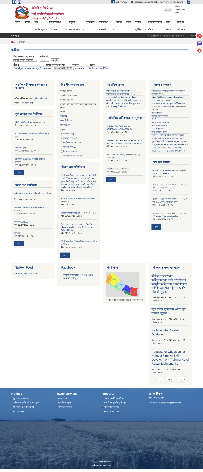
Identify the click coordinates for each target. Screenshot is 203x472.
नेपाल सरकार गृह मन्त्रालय (160, 100)
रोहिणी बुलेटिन (138, 26)
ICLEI (153, 119)
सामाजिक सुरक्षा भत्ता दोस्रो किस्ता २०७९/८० (121, 94)
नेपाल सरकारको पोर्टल (159, 132)
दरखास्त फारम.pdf (70, 138)
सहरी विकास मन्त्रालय (159, 125)
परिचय (27, 22)
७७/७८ (48, 68)
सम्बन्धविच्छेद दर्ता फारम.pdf (72, 156)
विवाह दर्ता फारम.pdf (70, 151)
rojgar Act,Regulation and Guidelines (167, 97)
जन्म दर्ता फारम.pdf (69, 134)
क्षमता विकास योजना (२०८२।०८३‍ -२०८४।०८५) (78, 213)
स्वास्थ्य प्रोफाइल (181, 26)
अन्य (19, 173)
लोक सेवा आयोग (156, 113)
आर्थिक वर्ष (44, 56)
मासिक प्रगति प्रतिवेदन (99, 68)
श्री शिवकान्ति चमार (40, 98)
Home (14, 42)
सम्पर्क (128, 22)
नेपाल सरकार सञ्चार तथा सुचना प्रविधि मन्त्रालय (168, 103)
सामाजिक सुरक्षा (64, 402)
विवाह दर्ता (63, 116)
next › (170, 379)
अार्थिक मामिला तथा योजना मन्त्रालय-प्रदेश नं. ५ (168, 138)
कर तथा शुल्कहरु (20, 411)
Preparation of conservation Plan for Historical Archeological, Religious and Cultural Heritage (77, 227)
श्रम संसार (168, 26)
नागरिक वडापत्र (65, 407)
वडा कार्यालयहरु (40, 26)
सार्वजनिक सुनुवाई (111, 407)
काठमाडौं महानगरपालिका (159, 116)
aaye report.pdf (82, 68)
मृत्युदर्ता (62, 129)
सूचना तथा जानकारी (103, 26)
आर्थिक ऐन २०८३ (21, 148)
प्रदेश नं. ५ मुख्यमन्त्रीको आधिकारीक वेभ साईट (167, 135)
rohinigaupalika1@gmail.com (169, 403)
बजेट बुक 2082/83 (21, 222)
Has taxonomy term (23, 56)
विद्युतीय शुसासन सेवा (74, 26)
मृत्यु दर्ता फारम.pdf (70, 147)
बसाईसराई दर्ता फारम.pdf (72, 142)
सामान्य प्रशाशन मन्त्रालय (160, 122)
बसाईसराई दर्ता (65, 125)
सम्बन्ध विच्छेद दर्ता (66, 120)
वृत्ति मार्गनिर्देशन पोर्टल (155, 26)
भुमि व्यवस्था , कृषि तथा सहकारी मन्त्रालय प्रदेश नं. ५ (169, 141)
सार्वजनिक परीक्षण (111, 411)
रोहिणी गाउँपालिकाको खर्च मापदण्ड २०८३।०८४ (31, 122)
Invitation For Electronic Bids (119, 169)
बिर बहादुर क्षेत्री (27, 103)
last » (182, 379)
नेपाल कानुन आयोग (157, 129)
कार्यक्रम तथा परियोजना (55, 26)
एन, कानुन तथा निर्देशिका (23, 407)
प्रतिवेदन (90, 22)
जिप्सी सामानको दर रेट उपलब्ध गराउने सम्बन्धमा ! (159, 36)
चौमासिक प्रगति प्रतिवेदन (115, 402)
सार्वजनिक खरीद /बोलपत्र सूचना (26, 402)
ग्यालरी (119, 22)
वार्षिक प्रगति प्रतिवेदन (114, 398)
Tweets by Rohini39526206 (26, 274)
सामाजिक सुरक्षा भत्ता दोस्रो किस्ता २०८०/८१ (121, 91)
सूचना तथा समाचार (21, 398)
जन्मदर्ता (62, 111)
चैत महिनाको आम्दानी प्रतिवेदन (29, 68)
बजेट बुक (17, 233)
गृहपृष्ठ (17, 22)
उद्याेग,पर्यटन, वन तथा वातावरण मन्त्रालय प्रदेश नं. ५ (169, 144)
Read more (157, 301)
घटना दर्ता (62, 398)
